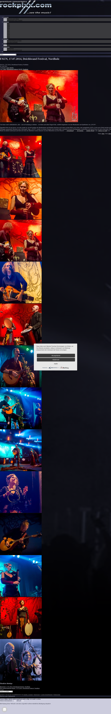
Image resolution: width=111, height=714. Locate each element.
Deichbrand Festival (12, 69)
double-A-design (28, 694)
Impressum (37, 694)
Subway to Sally (102, 130)
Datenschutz (57, 694)
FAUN (11, 68)
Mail (22, 700)
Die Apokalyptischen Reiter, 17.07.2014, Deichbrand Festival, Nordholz (20, 688)
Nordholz (25, 69)
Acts (7, 68)
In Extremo (80, 130)
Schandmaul (70, 130)
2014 (4, 69)
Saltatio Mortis (90, 130)
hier (15, 700)
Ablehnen (55, 360)
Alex (103, 133)
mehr (56, 364)
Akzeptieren (56, 355)
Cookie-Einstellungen (47, 694)
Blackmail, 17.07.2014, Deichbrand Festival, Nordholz (15, 686)
